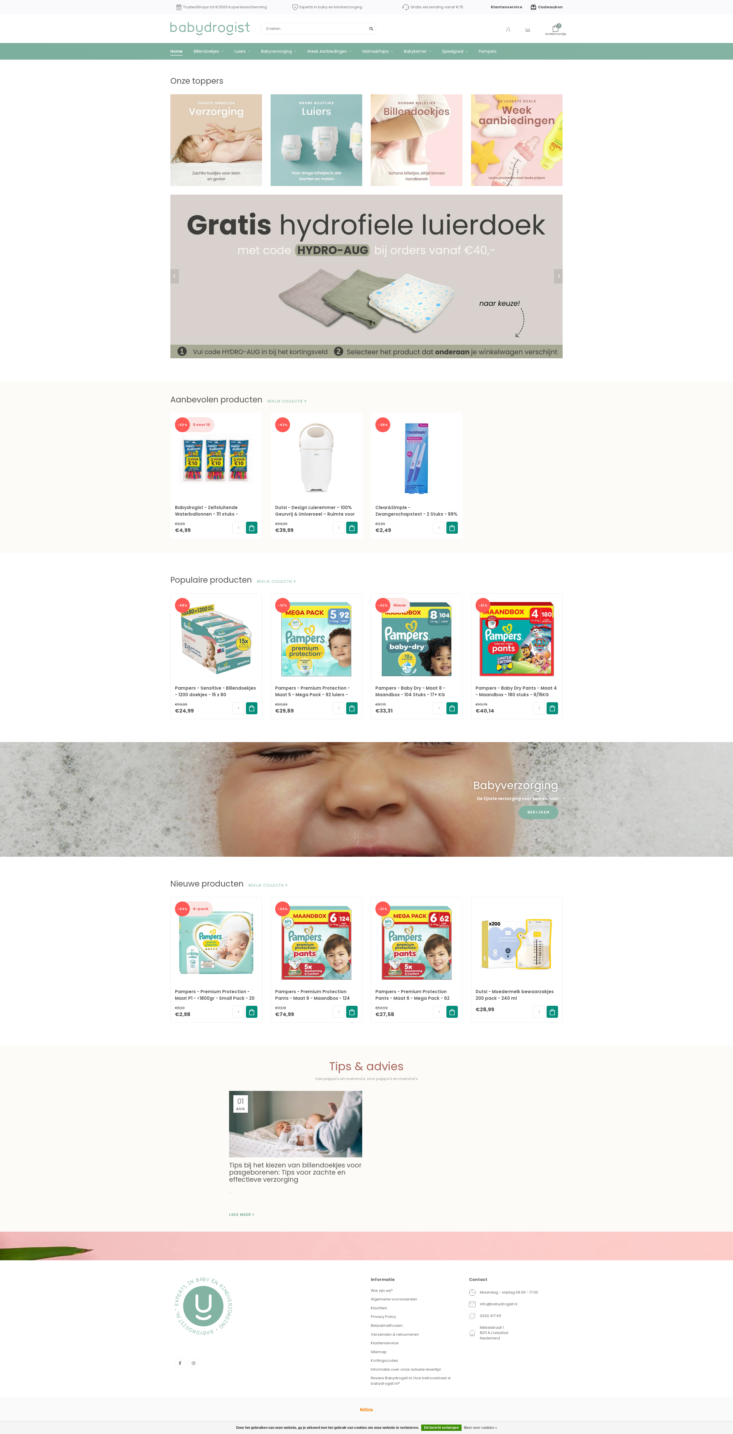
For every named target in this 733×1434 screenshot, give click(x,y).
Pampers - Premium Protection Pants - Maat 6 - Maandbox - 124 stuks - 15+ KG (312, 998)
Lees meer (240, 1214)
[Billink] (366, 1409)
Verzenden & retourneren (395, 1334)
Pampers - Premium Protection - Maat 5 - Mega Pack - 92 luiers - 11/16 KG (312, 694)
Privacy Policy (383, 1316)
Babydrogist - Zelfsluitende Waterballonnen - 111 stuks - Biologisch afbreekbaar (206, 514)
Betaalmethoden (387, 1325)
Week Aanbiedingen (327, 51)
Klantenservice (506, 7)
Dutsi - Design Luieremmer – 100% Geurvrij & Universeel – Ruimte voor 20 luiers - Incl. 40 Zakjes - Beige (315, 514)
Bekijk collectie (285, 401)
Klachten (379, 1308)
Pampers (487, 51)
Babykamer (415, 51)
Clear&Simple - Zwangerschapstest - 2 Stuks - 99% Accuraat (416, 514)
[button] (174, 276)
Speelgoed (452, 51)
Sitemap (379, 1352)
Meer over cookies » (480, 1428)
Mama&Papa (375, 51)
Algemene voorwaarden (394, 1299)
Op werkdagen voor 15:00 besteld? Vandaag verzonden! (221, 7)
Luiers (240, 51)
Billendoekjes (206, 51)
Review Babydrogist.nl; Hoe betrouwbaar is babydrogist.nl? (411, 1380)
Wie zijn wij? (382, 1290)
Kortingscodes (384, 1360)
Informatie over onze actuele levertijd (406, 1369)
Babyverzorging (276, 51)
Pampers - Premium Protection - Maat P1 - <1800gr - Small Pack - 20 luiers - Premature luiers (215, 998)
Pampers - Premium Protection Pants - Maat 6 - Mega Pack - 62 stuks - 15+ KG (412, 998)
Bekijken (538, 812)
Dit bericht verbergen (441, 1428)
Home (176, 51)
